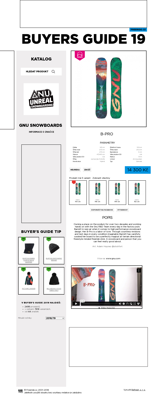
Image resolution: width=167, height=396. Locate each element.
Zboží (87, 170)
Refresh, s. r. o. (138, 390)
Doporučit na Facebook (102, 210)
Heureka (75, 170)
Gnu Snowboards (40, 124)
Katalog (41, 59)
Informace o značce (41, 132)
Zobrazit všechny (101, 178)
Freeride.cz (138, 30)
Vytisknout (122, 210)
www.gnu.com (113, 258)
